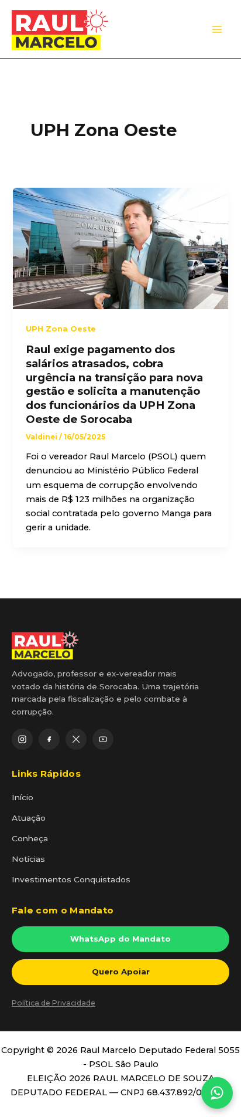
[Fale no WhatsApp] (217, 1093)
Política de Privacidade (53, 1002)
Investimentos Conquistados (71, 879)
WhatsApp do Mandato (120, 938)
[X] (76, 739)
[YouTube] (102, 739)
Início (22, 797)
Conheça (30, 838)
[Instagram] (22, 739)
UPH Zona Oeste (61, 328)
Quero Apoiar (121, 971)
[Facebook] (49, 739)
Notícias (28, 859)
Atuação (29, 817)
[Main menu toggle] (217, 29)
